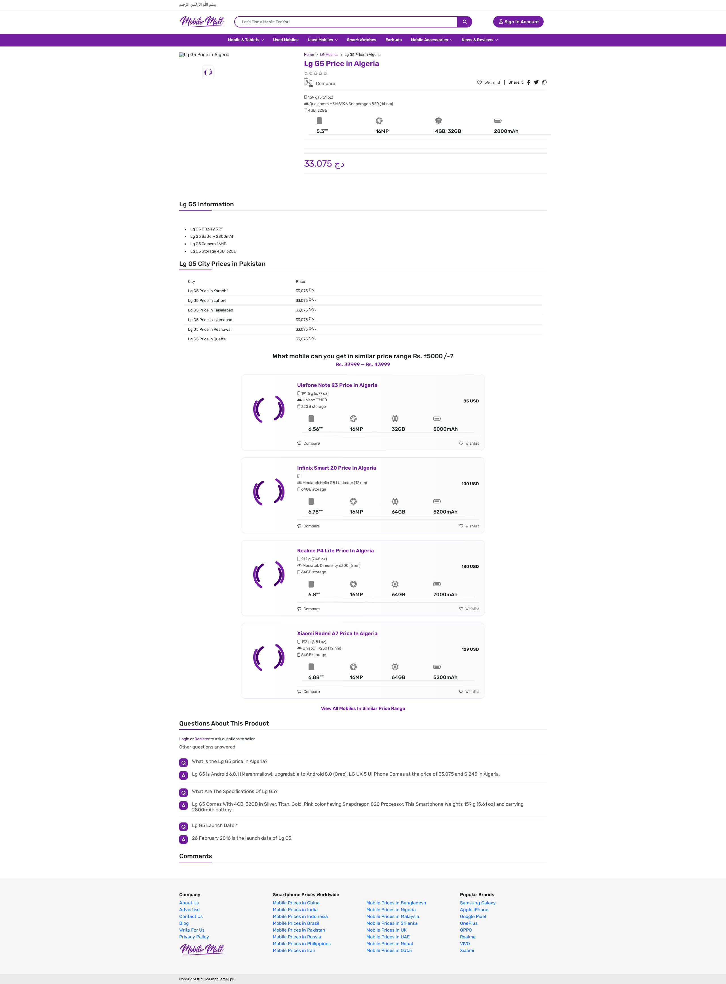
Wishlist (492, 82)
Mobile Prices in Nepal (389, 943)
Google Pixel (473, 916)
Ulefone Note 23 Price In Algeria (337, 385)
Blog (184, 923)
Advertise (189, 909)
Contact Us (191, 916)
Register (202, 739)
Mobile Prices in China (296, 903)
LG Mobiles (329, 54)
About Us (189, 903)
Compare (325, 83)
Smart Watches (361, 39)
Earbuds (393, 39)
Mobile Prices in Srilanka (392, 923)
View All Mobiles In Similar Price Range (363, 708)
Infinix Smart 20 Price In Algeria (336, 468)
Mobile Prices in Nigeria (391, 909)
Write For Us (191, 930)
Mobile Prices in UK (386, 930)
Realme (468, 937)
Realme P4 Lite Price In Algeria (335, 551)
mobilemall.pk (222, 979)
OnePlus (469, 923)
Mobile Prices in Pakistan (299, 930)
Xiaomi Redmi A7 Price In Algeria (337, 633)
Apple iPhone (474, 909)
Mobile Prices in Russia (297, 937)
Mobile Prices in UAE (388, 937)
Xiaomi (467, 950)
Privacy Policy (194, 937)
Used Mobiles (286, 39)
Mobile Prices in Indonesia (300, 916)
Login (184, 739)
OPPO (466, 930)
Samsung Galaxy (478, 903)
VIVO (465, 943)
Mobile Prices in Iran (294, 950)
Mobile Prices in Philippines (302, 943)
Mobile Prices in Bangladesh (396, 903)
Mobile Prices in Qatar (389, 950)
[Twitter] (536, 82)
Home (309, 54)
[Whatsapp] (544, 82)
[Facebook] (528, 82)
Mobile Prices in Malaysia (392, 916)
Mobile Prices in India (295, 909)
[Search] (465, 21)
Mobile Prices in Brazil (296, 923)
